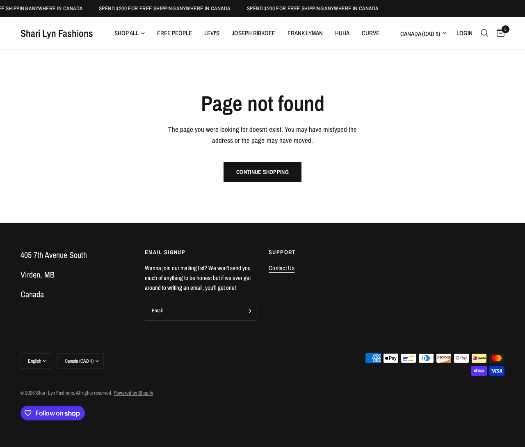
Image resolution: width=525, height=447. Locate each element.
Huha (342, 33)
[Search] (485, 33)
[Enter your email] (248, 311)
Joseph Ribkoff (253, 33)
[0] (498, 33)
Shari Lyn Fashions (57, 33)
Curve (370, 33)
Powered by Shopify (133, 392)
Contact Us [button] (281, 267)
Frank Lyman (305, 33)
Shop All (126, 33)
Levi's (211, 33)
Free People (174, 33)
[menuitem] (129, 33)
